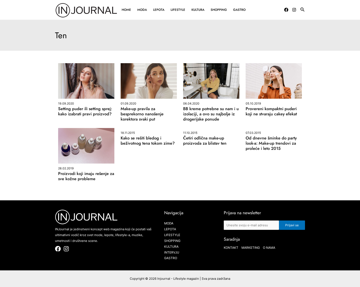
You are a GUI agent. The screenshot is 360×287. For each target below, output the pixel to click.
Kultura (197, 9)
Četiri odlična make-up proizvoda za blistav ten (204, 140)
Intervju (171, 252)
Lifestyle (178, 9)
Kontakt (231, 248)
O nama (269, 248)
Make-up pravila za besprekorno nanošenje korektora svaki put (142, 114)
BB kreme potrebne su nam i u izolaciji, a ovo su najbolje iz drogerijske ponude (211, 114)
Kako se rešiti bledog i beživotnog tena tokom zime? (148, 140)
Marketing (250, 248)
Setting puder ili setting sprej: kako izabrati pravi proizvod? (85, 111)
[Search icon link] (302, 10)
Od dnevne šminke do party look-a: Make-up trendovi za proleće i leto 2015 (271, 143)
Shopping (219, 9)
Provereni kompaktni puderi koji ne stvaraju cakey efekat (271, 111)
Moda (142, 9)
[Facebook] (286, 10)
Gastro (239, 9)
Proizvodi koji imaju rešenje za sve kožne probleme (86, 176)
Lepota (158, 9)
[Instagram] (294, 10)
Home (126, 9)
